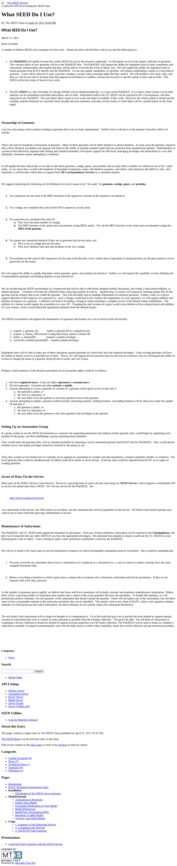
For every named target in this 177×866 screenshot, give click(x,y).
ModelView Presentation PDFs (32, 812)
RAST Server (15, 697)
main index (36, 744)
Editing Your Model (26, 802)
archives (62, 744)
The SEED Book (10, 739)
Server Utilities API (19, 706)
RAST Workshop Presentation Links (28, 787)
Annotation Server (18, 693)
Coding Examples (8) (20, 758)
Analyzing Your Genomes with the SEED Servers (35, 844)
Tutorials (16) (15, 767)
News (11, 657)
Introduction (15, 784)
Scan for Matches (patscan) (23, 719)
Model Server (15, 700)
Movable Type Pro (25, 863)
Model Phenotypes (25, 809)
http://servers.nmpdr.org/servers (27, 498)
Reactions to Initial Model (29, 815)
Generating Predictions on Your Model (36, 805)
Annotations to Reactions (29, 799)
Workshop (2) (15, 770)
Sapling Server (16, 690)
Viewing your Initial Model (30, 818)
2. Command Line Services (30, 827)
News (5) (13, 761)
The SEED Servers (17, 2)
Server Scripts (16, 703)
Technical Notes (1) (19, 764)
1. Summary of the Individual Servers (35, 824)
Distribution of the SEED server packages (38, 793)
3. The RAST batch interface (31, 830)
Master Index (15, 677)
